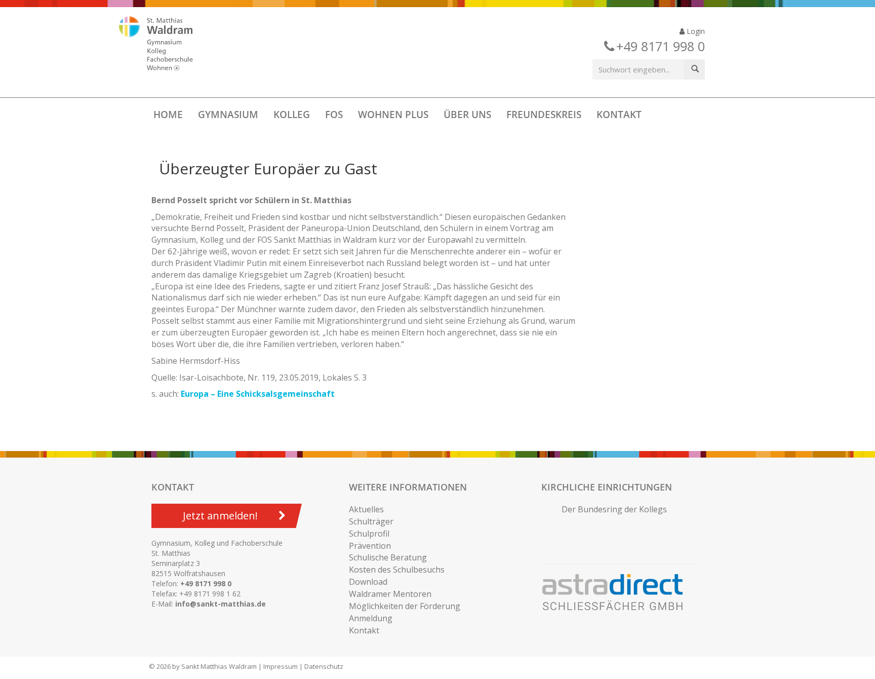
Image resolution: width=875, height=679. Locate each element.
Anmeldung (370, 618)
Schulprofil (369, 533)
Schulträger (371, 521)
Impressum (280, 666)
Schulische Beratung (388, 557)
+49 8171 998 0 (205, 583)
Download (368, 581)
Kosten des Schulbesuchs (397, 569)
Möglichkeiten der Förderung (404, 606)
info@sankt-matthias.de (220, 604)
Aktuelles (366, 509)
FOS (334, 114)
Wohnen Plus (393, 114)
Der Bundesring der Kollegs (614, 509)
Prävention (370, 545)
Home (168, 114)
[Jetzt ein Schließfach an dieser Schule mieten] (617, 592)
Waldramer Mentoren (390, 593)
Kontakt (619, 114)
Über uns (467, 114)
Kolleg (291, 114)
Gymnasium (228, 114)
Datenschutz (323, 666)
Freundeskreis (543, 114)
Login (695, 31)
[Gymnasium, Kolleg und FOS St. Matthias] (164, 44)
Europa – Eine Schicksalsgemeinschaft (258, 393)
